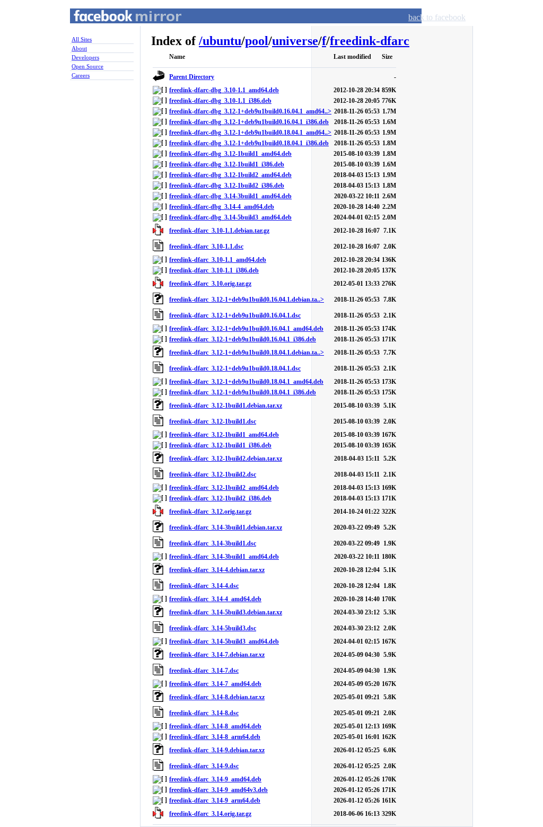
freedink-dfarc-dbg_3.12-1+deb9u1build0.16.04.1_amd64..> (250, 111)
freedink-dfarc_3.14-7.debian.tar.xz (217, 654)
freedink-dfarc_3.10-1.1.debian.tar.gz (219, 230)
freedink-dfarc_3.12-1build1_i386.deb (220, 445)
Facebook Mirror (117, 28)
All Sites (82, 39)
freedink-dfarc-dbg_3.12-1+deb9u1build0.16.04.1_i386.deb (249, 122)
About (79, 48)
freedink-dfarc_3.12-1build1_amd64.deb (224, 434)
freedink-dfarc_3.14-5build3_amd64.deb (224, 641)
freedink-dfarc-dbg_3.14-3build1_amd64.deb (230, 196)
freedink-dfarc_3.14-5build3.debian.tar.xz (225, 612)
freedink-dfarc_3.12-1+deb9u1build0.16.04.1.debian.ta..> (246, 299)
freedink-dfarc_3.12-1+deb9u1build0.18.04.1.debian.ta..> (246, 352)
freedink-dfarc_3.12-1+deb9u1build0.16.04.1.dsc (235, 315)
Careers (81, 75)
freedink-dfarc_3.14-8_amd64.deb (215, 726)
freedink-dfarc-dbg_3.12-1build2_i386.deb (226, 185)
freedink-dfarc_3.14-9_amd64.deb (215, 779)
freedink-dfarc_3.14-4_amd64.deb (215, 599)
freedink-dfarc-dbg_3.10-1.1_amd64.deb (224, 90)
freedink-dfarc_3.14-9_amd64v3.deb (218, 790)
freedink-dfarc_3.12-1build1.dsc (212, 421)
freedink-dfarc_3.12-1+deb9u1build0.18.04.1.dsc (235, 368)
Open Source (87, 66)
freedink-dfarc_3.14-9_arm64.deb (214, 800)
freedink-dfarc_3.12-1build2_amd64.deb (224, 487)
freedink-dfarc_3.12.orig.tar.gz (210, 511)
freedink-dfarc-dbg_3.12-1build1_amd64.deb (230, 153)
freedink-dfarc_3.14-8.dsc (204, 713)
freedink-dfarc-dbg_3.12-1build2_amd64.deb (230, 175)
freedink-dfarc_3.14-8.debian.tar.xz (217, 697)
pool (256, 41)
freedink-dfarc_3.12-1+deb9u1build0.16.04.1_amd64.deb (246, 328)
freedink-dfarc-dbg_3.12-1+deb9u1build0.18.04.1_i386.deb (249, 143)
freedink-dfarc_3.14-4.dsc (204, 586)
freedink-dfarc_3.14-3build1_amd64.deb (224, 556)
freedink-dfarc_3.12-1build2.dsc (212, 474)
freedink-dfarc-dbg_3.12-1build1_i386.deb (226, 164)
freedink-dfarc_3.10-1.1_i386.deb (214, 270)
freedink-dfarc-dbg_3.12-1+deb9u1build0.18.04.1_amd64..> (250, 132)
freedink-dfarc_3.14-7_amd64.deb (215, 684)
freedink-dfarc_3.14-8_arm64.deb (214, 737)
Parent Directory (191, 77)
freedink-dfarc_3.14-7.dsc (204, 670)
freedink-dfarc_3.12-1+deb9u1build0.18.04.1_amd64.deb (246, 381)
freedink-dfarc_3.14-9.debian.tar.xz (217, 750)
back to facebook (437, 17)
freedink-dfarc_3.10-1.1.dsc (206, 246)
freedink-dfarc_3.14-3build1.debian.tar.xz (225, 527)
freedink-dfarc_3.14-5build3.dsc (212, 628)
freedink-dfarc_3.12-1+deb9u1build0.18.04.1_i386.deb (242, 392)
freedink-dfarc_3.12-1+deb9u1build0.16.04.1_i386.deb (242, 339)
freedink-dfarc (369, 41)
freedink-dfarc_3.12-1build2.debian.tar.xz (225, 458)
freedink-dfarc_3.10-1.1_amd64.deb (217, 259)
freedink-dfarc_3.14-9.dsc (204, 766)
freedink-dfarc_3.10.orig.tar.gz (210, 283)
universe (295, 41)
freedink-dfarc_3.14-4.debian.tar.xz (217, 570)
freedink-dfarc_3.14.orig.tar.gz (210, 813)
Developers (85, 57)
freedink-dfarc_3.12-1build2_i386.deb (220, 498)
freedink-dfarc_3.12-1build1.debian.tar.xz (225, 405)
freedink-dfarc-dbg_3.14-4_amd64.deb (221, 206)
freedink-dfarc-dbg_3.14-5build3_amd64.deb (230, 217)
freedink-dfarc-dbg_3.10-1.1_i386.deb (220, 100)
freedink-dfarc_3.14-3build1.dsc (212, 543)
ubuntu (222, 41)
